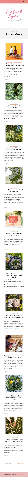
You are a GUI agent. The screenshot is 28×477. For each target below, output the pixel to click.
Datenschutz (18, 474)
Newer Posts (7, 463)
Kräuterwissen (11, 144)
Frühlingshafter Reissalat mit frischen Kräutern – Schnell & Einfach (14, 275)
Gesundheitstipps (17, 61)
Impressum (22, 474)
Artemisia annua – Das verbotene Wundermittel (14, 106)
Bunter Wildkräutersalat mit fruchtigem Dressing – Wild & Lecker (14, 397)
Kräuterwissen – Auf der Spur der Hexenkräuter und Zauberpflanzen (14, 316)
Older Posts (20, 463)
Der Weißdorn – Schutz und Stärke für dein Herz (14, 190)
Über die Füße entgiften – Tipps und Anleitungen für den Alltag (14, 440)
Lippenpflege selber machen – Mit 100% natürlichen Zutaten (14, 356)
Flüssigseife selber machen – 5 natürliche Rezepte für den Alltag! (14, 64)
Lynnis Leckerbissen (14, 271)
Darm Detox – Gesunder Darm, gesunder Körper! (14, 234)
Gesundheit (9, 61)
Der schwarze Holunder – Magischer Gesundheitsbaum (14, 148)
